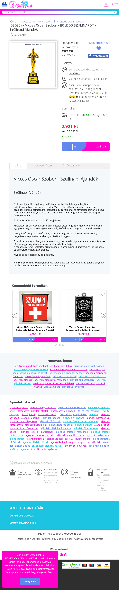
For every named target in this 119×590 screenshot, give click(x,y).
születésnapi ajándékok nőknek (31, 369)
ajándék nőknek (83, 425)
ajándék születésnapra (82, 380)
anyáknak (69, 445)
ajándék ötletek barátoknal (37, 432)
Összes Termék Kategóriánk (39, 21)
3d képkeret (28, 414)
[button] (53, 572)
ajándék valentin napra (70, 435)
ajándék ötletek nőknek (40, 435)
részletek (74, 73)
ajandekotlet (17, 438)
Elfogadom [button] (30, 581)
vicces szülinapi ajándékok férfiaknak (64, 387)
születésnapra (97, 369)
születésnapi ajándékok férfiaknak (69, 369)
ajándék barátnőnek (97, 418)
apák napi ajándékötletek (72, 407)
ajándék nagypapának (61, 425)
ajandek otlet (101, 425)
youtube (65, 554)
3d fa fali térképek (89, 411)
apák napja (40, 449)
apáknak (52, 449)
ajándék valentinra (98, 435)
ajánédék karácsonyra (63, 442)
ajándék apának (19, 407)
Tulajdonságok (42, 166)
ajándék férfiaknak (50, 421)
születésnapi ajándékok (38, 376)
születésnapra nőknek (64, 376)
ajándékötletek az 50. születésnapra (68, 438)
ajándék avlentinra (73, 418)
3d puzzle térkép (47, 414)
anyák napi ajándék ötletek (47, 445)
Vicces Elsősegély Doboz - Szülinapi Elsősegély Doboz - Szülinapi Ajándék (35, 328)
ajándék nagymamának (43, 407)
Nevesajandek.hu (22, 523)
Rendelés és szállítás (26, 508)
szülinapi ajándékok (61, 366)
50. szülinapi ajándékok (73, 414)
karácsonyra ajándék (63, 411)
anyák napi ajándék (89, 442)
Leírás (18, 166)
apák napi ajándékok (21, 449)
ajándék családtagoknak (23, 421)
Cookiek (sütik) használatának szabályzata (80, 538)
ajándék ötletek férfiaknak (72, 432)
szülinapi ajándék (23, 380)
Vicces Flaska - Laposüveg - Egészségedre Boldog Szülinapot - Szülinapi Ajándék (84, 329)
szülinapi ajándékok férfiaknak (31, 366)
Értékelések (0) (71, 166)
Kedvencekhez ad (98, 45)
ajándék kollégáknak (36, 425)
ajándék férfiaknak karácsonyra (80, 421)
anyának (81, 445)
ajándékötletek (35, 438)
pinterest (61, 554)
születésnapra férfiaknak (92, 376)
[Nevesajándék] (21, 1)
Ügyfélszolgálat (22, 515)
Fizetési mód (22, 538)
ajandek (93, 414)
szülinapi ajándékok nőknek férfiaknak (53, 383)
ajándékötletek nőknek (35, 442)
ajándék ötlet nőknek (86, 428)
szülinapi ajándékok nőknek (89, 366)
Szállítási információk (43, 538)
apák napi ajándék (99, 445)
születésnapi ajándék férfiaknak (30, 373)
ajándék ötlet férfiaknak (24, 428)
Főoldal (13, 21)
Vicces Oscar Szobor (72, 21)
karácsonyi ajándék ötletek (33, 411)
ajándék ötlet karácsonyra (56, 428)
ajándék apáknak (30, 418)
